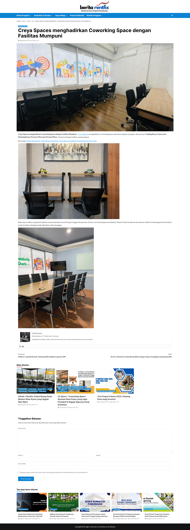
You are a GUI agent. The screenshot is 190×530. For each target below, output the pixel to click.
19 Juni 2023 (32, 40)
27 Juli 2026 (34, 518)
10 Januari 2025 (112, 402)
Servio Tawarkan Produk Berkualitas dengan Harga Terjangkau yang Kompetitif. (141, 355)
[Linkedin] (23, 346)
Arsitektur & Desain (42, 15)
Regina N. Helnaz (24, 518)
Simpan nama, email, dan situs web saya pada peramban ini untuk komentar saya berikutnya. (54, 472)
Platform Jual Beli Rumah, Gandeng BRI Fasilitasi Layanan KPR (42, 355)
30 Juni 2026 (94, 518)
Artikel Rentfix (32, 389)
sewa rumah (53, 509)
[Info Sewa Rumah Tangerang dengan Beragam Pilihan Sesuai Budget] (127, 502)
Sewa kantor (42, 391)
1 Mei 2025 (31, 404)
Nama (20, 455)
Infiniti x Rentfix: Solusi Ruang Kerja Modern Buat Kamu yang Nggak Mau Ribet (35, 399)
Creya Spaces (83, 134)
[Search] (172, 15)
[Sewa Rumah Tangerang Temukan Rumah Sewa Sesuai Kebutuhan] (158, 502)
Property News (23, 26)
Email (98, 455)
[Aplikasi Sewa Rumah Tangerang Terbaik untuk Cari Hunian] (63, 502)
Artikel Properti (23, 389)
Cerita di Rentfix (62, 389)
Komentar (22, 428)
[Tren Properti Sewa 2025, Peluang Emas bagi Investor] (115, 381)
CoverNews (101, 527)
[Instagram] (20, 346)
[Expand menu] (30, 15)
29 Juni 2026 (158, 518)
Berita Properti (23, 15)
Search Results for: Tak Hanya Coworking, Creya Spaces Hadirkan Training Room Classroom (61, 141)
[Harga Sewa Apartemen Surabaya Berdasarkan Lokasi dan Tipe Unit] (32, 502)
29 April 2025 (71, 407)
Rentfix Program (94, 15)
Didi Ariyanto (23, 40)
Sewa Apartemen (33, 391)
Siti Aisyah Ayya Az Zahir (57, 518)
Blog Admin (86, 518)
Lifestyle (50, 389)
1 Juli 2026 (69, 518)
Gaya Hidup (60, 15)
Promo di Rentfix (77, 15)
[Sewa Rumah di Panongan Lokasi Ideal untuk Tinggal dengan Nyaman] (95, 502)
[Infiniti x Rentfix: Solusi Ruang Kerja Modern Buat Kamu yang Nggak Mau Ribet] (36, 381)
